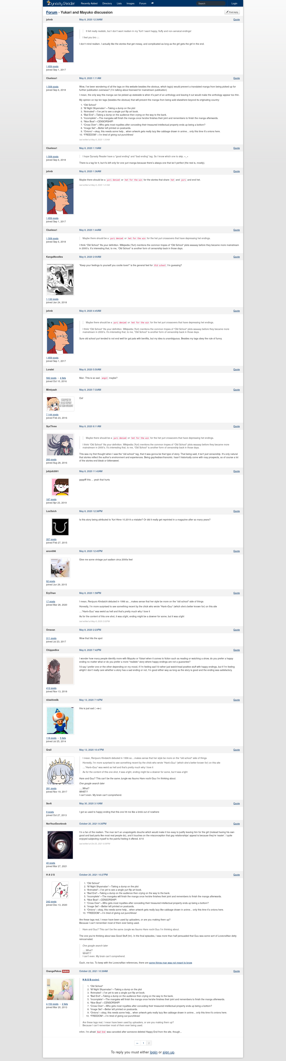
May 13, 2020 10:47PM (91, 749)
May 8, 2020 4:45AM (90, 310)
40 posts (50, 862)
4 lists (63, 377)
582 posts (51, 377)
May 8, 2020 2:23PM (90, 629)
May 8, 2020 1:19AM (90, 148)
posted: (91, 979)
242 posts (51, 901)
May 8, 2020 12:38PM (90, 511)
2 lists (65, 1003)
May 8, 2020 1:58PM (90, 593)
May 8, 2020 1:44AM (90, 229)
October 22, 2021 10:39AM (93, 971)
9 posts (50, 811)
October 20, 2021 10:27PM (93, 874)
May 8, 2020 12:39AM (90, 19)
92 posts (50, 581)
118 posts (51, 738)
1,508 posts (52, 86)
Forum (142, 3)
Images (130, 3)
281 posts (51, 788)
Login (234, 3)
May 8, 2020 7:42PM (90, 650)
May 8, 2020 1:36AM (90, 171)
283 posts (51, 459)
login (154, 1051)
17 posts (50, 601)
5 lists (63, 738)
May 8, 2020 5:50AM (90, 369)
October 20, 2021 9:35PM (92, 823)
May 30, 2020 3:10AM (90, 803)
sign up (168, 1051)
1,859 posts (52, 66)
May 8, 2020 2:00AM (90, 256)
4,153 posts (52, 1003)
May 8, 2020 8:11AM (90, 426)
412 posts (51, 688)
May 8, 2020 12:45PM (90, 551)
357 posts (51, 539)
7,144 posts (52, 414)
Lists (119, 3)
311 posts (51, 638)
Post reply (233, 12)
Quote (236, 19)
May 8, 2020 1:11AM (90, 78)
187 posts (51, 499)
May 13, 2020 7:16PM (90, 699)
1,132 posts (52, 299)
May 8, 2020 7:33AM (90, 389)
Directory (107, 3)
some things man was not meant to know (170, 962)
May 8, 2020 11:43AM (90, 471)
